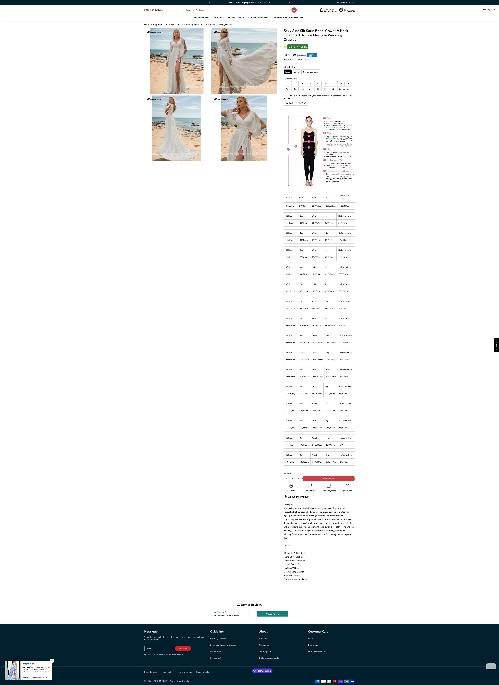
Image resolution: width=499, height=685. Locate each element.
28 (325, 89)
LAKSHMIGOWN (160, 681)
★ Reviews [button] (496, 345)
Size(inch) (289, 103)
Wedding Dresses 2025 (220, 638)
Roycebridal (215, 658)
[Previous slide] (209, 2)
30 (333, 89)
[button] (347, 10)
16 (349, 83)
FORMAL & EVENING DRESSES (288, 17)
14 (341, 83)
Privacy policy (167, 672)
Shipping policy (203, 672)
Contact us (264, 645)
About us (263, 638)
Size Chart (313, 645)
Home (147, 24)
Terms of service (184, 672)
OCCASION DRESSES (258, 17)
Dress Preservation (316, 651)
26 (318, 89)
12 (333, 83)
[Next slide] (289, 2)
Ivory (287, 72)
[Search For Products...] (294, 10)
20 (295, 89)
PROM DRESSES (201, 17)
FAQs (310, 638)
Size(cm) (302, 103)
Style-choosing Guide (269, 658)
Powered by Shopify (179, 681)
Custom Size (344, 89)
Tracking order (265, 651)
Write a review (272, 614)
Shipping (287, 59)
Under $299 (215, 651)
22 (302, 89)
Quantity (288, 473)
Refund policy (150, 672)
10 (325, 83)
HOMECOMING (235, 17)
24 (310, 89)
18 (287, 89)
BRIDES (218, 17)
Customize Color (311, 72)
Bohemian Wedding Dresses (223, 645)
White (296, 72)
